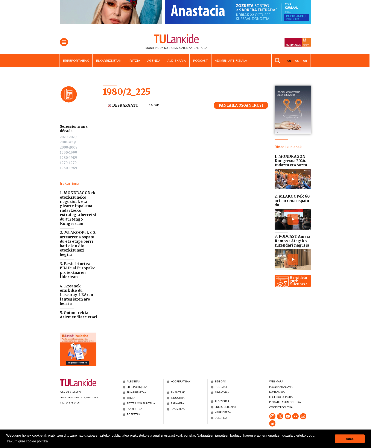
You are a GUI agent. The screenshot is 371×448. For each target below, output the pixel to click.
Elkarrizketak (108, 60)
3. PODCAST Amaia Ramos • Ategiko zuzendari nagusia (292, 241)
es (297, 60)
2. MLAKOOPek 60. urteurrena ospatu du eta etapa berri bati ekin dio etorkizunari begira (78, 243)
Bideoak (220, 381)
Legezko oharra (281, 397)
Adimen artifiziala (231, 60)
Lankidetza (134, 409)
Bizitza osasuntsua (141, 403)
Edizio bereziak (225, 407)
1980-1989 (68, 158)
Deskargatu (124, 105)
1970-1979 (68, 163)
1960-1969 (68, 168)
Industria (177, 398)
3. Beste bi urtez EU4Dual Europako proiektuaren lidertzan (78, 270)
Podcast (200, 60)
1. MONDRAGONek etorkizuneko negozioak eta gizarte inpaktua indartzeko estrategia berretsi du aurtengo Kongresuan (78, 208)
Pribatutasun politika (285, 402)
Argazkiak (222, 392)
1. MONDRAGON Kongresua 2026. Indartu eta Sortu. (291, 161)
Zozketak (133, 414)
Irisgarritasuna (280, 386)
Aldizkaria (176, 60)
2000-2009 (69, 147)
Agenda (153, 60)
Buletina (221, 418)
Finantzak (178, 392)
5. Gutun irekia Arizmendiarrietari (78, 314)
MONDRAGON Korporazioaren (167, 48)
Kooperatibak (180, 381)
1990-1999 (68, 152)
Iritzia (134, 60)
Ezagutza (178, 409)
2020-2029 (68, 137)
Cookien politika (281, 407)
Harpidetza (223, 412)
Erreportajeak (76, 60)
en (305, 60)
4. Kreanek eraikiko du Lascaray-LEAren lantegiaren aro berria (76, 295)
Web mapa (276, 381)
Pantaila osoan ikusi (241, 105)
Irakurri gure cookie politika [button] (27, 441)
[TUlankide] (176, 39)
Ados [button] (350, 438)
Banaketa (177, 403)
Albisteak (133, 381)
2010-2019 (68, 142)
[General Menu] (64, 42)
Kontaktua (277, 392)
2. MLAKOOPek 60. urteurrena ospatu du (292, 200)
